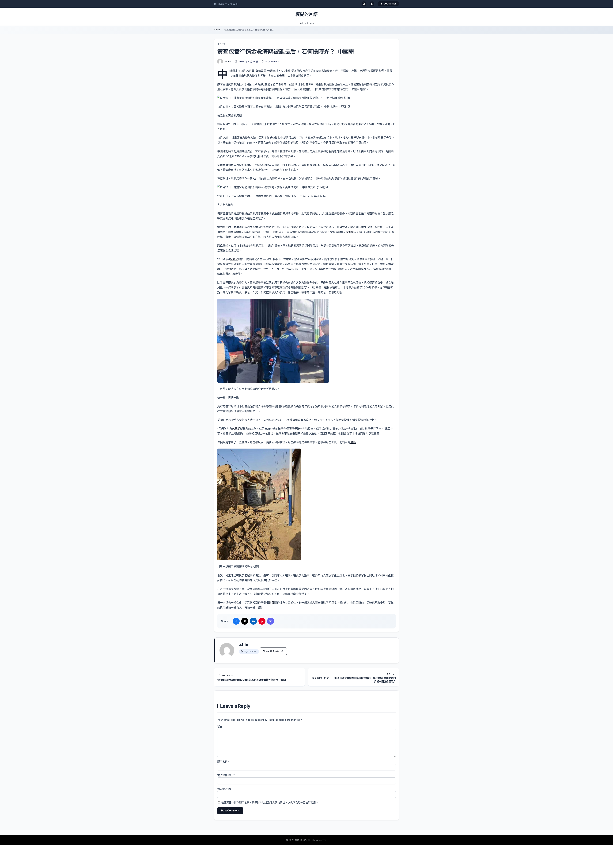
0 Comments (272, 61)
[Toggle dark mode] (372, 3)
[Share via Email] (270, 621)
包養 (353, 442)
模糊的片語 (306, 14)
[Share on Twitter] (244, 621)
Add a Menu (306, 23)
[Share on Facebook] (236, 621)
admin (228, 61)
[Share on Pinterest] (261, 621)
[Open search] (364, 3)
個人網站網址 (225, 789)
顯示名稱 (223, 761)
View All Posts (271, 651)
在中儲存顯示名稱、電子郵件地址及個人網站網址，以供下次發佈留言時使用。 (269, 802)
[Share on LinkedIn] (253, 621)
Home (217, 29)
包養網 (349, 232)
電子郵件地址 (226, 775)
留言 (220, 726)
